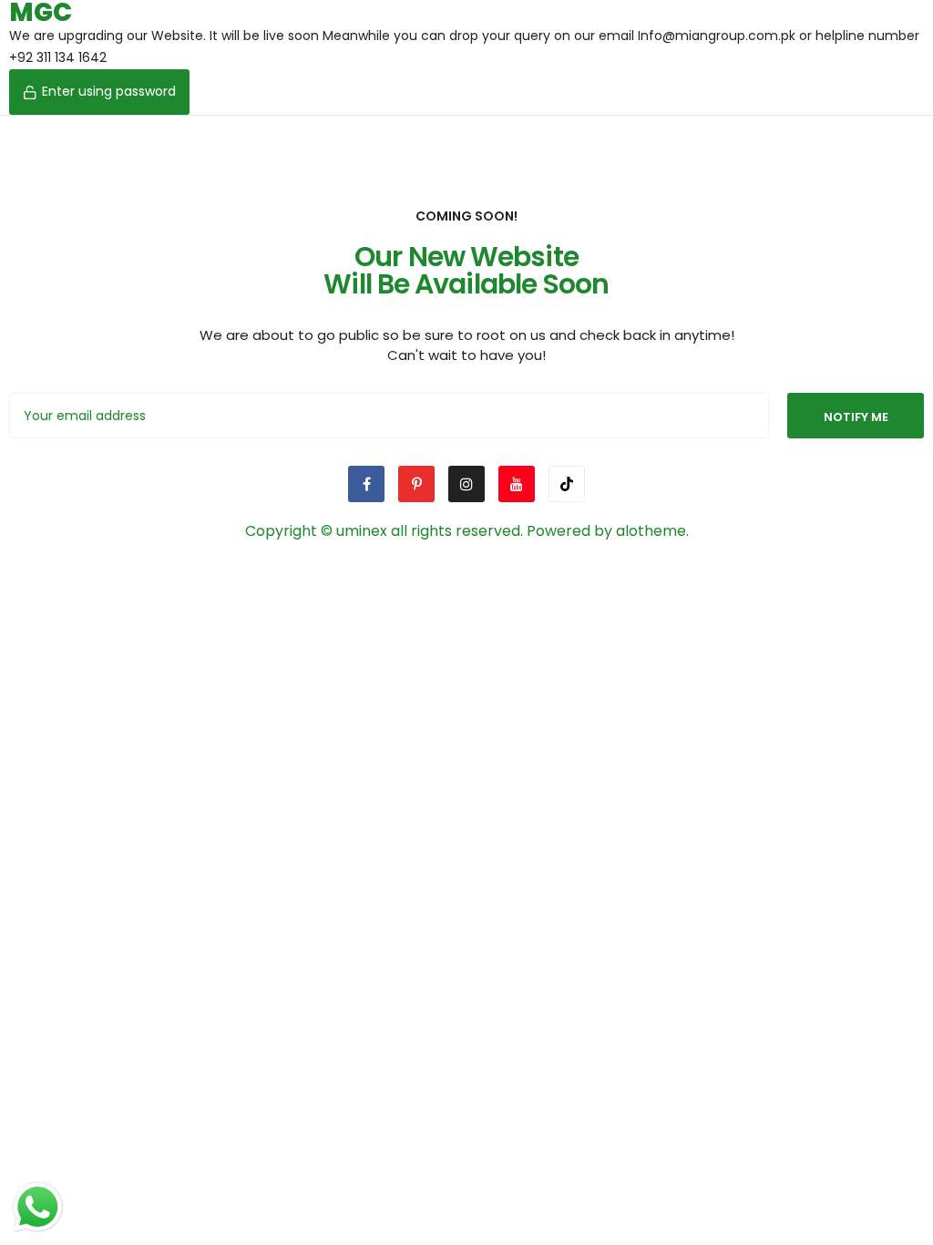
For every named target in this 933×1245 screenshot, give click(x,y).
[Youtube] (516, 484)
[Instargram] (466, 484)
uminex (361, 530)
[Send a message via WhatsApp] (38, 1207)
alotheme (651, 530)
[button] (99, 92)
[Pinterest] (416, 484)
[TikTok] (567, 484)
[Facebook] (366, 484)
